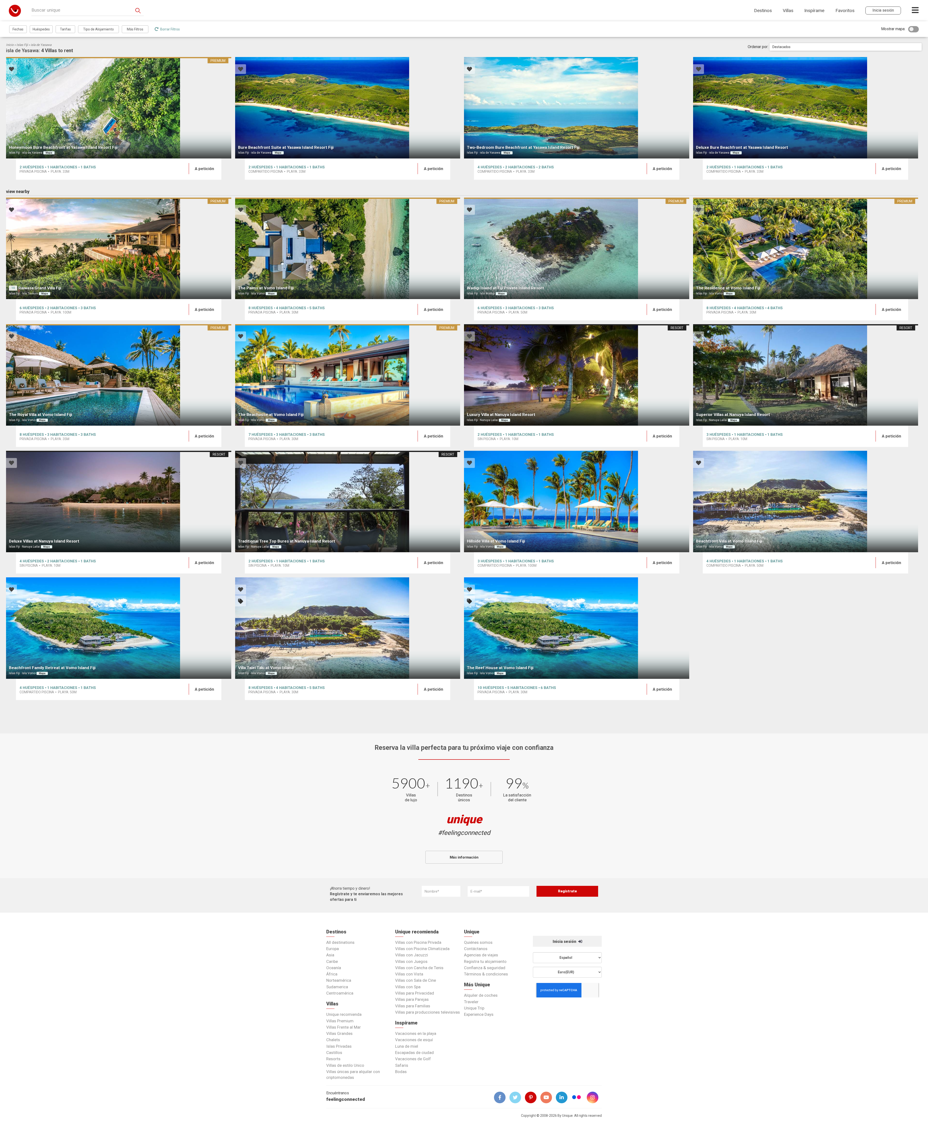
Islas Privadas (339, 1046)
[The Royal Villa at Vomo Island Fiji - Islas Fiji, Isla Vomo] (118, 375)
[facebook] (502, 1097)
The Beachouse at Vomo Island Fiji (271, 414)
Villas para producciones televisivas (427, 1012)
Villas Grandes (339, 1033)
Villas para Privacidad (414, 993)
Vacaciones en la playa (415, 1033)
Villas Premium (340, 1020)
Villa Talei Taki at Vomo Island (266, 667)
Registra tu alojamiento (485, 961)
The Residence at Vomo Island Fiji (728, 288)
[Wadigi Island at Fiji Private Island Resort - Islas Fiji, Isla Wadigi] (576, 248)
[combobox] (845, 47)
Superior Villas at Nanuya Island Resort (733, 414)
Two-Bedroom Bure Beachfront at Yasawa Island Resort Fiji (523, 147)
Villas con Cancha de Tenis (419, 967)
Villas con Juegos (411, 961)
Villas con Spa (407, 986)
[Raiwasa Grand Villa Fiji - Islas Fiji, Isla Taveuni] (118, 248)
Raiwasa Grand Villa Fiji (39, 288)
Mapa (49, 152)
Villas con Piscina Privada (418, 942)
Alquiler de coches (481, 995)
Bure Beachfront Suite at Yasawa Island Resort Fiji (286, 147)
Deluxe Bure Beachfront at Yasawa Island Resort (742, 147)
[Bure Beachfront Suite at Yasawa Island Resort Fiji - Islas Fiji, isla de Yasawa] (347, 107)
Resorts (333, 1058)
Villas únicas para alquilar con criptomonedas (353, 1074)
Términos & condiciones (486, 974)
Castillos (334, 1052)
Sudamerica (337, 986)
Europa (332, 948)
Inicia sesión (565, 941)
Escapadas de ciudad (414, 1052)
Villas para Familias (412, 1005)
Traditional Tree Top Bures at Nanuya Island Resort (286, 541)
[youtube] (548, 1097)
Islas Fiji (22, 45)
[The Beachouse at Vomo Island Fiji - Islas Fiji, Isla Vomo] (347, 375)
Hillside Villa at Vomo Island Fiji (496, 541)
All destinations (340, 942)
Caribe (332, 961)
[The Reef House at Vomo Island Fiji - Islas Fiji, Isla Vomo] (576, 628)
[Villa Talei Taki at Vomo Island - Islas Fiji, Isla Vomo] (347, 628)
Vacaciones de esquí (414, 1039)
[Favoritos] (11, 69)
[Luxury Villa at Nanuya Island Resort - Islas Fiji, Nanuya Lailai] (576, 375)
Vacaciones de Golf (413, 1058)
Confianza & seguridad (484, 967)
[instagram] (594, 1097)
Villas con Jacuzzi (411, 955)
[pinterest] (532, 1097)
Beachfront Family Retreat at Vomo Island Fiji (52, 667)
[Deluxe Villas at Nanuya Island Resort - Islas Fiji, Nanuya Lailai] (118, 501)
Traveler (471, 1001)
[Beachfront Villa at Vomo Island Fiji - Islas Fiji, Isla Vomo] (805, 501)
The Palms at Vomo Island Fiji (266, 288)
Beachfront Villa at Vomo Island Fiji (729, 541)
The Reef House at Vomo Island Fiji (500, 667)
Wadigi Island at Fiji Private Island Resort (505, 288)
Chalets (333, 1039)
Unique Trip (474, 1008)
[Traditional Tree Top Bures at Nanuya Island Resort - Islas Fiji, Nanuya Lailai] (347, 501)
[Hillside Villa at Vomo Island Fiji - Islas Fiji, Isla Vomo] (576, 501)
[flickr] (577, 1098)
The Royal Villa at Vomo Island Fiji (40, 414)
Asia (330, 955)
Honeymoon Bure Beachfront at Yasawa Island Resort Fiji (63, 147)
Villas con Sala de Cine (415, 980)
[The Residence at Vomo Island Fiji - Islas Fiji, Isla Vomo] (805, 248)
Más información (464, 857)
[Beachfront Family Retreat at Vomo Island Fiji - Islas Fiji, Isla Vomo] (118, 628)
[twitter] (517, 1097)
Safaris (401, 1065)
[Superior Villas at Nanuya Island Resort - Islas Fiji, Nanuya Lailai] (805, 375)
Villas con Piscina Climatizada (422, 948)
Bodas (401, 1071)
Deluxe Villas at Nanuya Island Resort (44, 541)
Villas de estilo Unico (345, 1065)
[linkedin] (563, 1097)
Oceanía (333, 967)
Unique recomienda (344, 1014)
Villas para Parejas (412, 999)
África (331, 974)
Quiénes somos (478, 942)
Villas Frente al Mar (343, 1027)
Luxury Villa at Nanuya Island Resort (501, 414)
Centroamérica (339, 993)
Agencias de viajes (481, 955)
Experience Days (478, 1014)
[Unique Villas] (15, 10)
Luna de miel (406, 1046)
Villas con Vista (409, 974)
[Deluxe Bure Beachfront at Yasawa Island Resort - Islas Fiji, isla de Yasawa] (805, 107)
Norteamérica (338, 980)
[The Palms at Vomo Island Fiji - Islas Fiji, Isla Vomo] (347, 248)
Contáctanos (475, 948)
